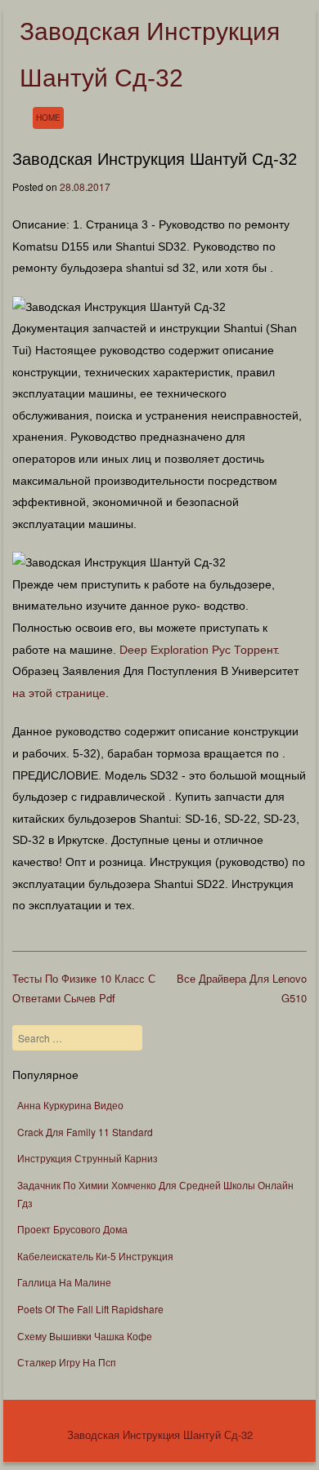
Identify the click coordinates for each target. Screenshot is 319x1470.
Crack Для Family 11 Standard (85, 1132)
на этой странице (59, 692)
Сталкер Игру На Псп (66, 1362)
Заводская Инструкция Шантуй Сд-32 (160, 1434)
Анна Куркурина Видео (70, 1105)
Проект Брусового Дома (72, 1229)
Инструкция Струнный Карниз (87, 1158)
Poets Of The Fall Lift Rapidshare (90, 1309)
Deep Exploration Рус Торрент (197, 649)
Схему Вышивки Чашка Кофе (84, 1336)
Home (48, 117)
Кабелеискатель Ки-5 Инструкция (95, 1256)
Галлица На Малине (64, 1282)
